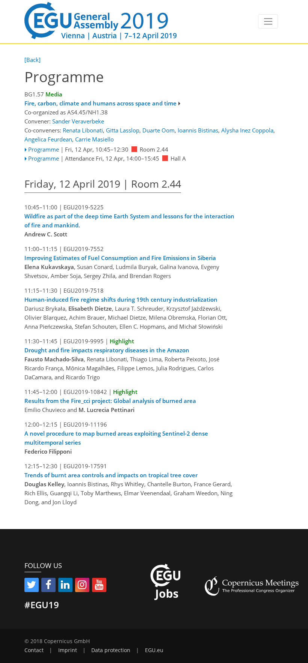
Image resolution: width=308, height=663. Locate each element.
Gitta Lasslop (122, 130)
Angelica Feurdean (48, 139)
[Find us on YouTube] (99, 586)
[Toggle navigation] (268, 21)
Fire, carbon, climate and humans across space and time (100, 103)
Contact (34, 650)
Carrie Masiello (94, 139)
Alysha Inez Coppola (247, 130)
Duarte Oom (158, 130)
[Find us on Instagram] (82, 586)
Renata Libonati (83, 130)
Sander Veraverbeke (78, 121)
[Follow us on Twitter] (31, 586)
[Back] (32, 59)
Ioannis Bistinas (198, 130)
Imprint (67, 650)
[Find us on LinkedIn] (65, 586)
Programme (43, 149)
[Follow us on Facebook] (48, 586)
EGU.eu (154, 650)
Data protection (110, 650)
